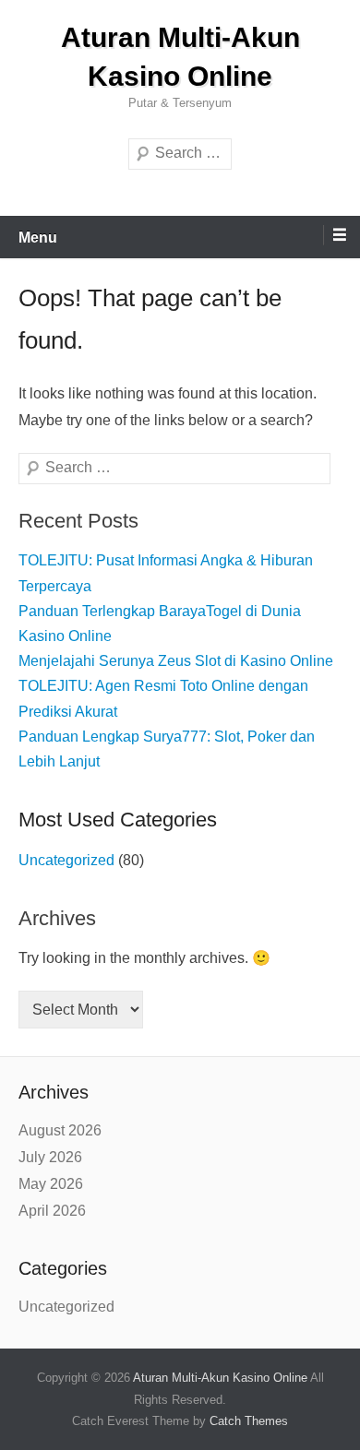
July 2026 (50, 1157)
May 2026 (50, 1184)
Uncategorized (66, 860)
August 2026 (60, 1130)
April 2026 (52, 1210)
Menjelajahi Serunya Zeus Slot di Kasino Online (175, 661)
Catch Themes (249, 1421)
